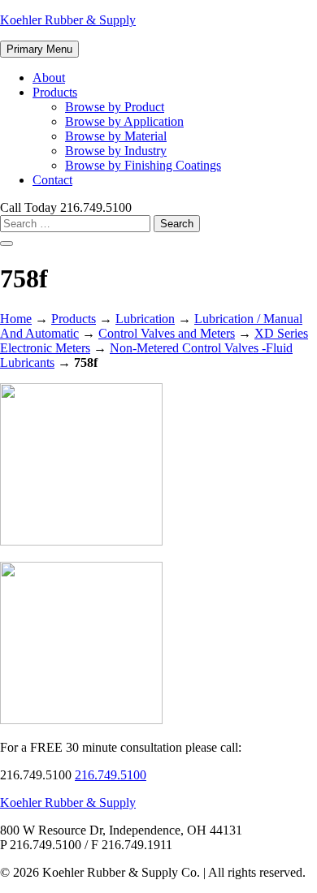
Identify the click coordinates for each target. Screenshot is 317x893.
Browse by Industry (116, 150)
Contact (52, 180)
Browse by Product (114, 107)
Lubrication (145, 319)
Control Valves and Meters (166, 333)
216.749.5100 (110, 775)
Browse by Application (124, 121)
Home (16, 319)
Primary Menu (39, 49)
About (49, 77)
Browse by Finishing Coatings (143, 165)
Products (55, 92)
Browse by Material (116, 136)
